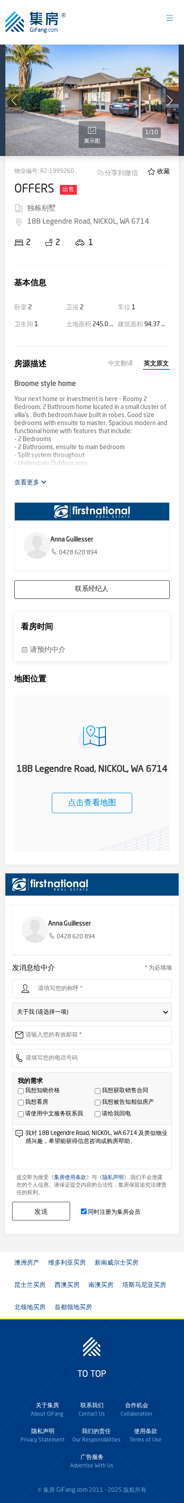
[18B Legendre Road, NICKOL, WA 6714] (91, 100)
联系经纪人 (92, 589)
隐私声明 (113, 1177)
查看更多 (27, 482)
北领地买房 (30, 1307)
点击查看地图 (92, 803)
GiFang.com (72, 1490)
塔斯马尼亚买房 (144, 1285)
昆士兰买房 (30, 1285)
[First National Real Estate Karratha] (92, 511)
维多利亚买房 (67, 1263)
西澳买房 (66, 1285)
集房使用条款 (70, 1177)
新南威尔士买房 (116, 1263)
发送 (41, 1211)
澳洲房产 (26, 1263)
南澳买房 (100, 1285)
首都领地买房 (73, 1307)
